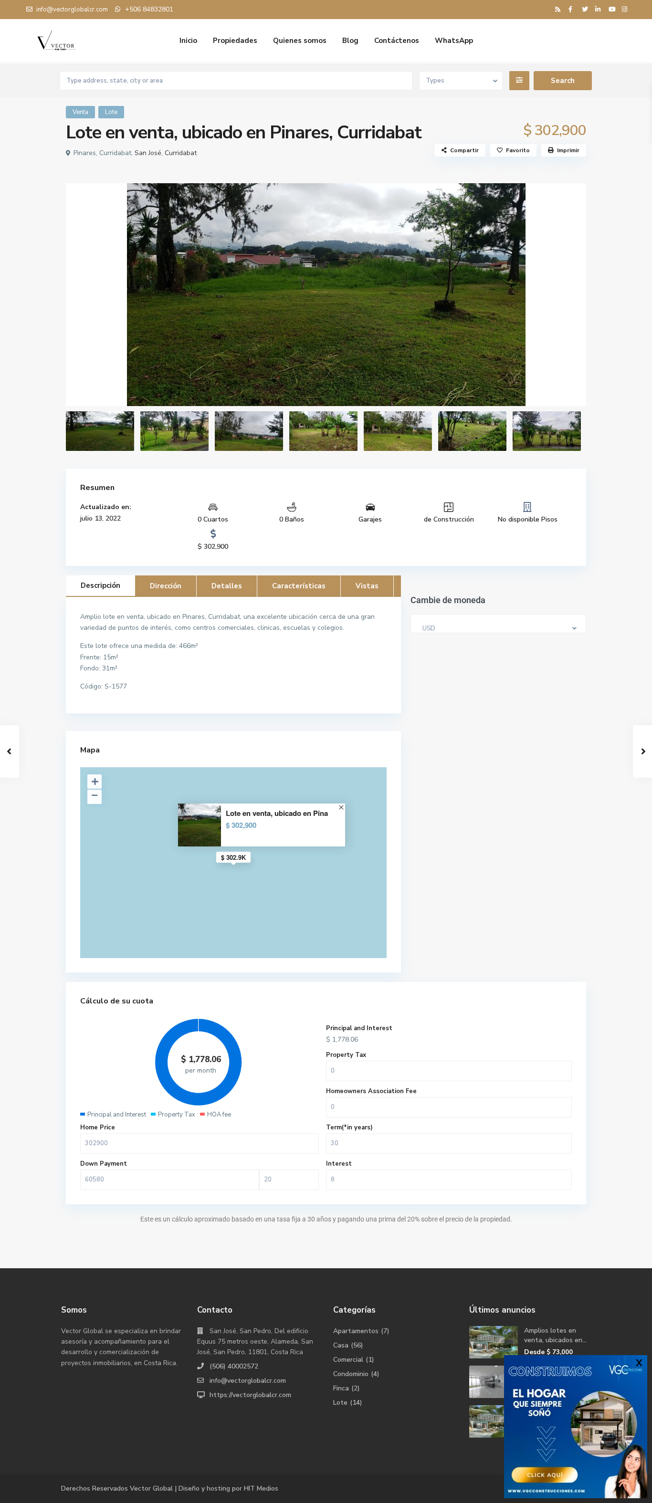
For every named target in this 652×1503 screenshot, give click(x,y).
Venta (80, 112)
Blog (350, 40)
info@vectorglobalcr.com (248, 1380)
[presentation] (83, 294)
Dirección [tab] (165, 586)
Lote (111, 112)
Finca (341, 1388)
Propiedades (235, 40)
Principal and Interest (359, 1028)
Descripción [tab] (100, 585)
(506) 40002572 (234, 1366)
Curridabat (181, 152)
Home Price (97, 1127)
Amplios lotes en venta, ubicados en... (555, 1335)
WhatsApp (454, 40)
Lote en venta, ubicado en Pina (277, 813)
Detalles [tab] (226, 586)
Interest (339, 1163)
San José (148, 152)
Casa (340, 1345)
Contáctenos (396, 40)
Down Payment (103, 1163)
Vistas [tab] (367, 586)
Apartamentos (356, 1331)
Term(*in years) (349, 1127)
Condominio (350, 1373)
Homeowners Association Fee (371, 1091)
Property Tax (346, 1055)
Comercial (348, 1359)
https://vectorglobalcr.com (250, 1394)
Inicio (188, 40)
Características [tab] (299, 586)
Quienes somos (299, 40)
